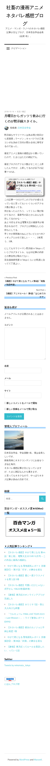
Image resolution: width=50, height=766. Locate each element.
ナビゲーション (18, 48)
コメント (8, 324)
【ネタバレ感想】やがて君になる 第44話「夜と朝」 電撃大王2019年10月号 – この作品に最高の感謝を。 (25, 556)
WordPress (24, 759)
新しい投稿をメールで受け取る (22, 409)
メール (7, 378)
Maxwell (38, 759)
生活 (19, 111)
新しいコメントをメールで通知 (22, 403)
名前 (6, 366)
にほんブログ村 (12, 684)
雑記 (24, 111)
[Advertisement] (25, 79)
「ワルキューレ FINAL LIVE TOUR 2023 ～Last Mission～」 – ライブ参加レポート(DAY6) (24, 617)
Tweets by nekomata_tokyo (17, 665)
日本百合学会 (24, 127)
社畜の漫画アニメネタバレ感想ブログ (25, 15)
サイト (7, 390)
